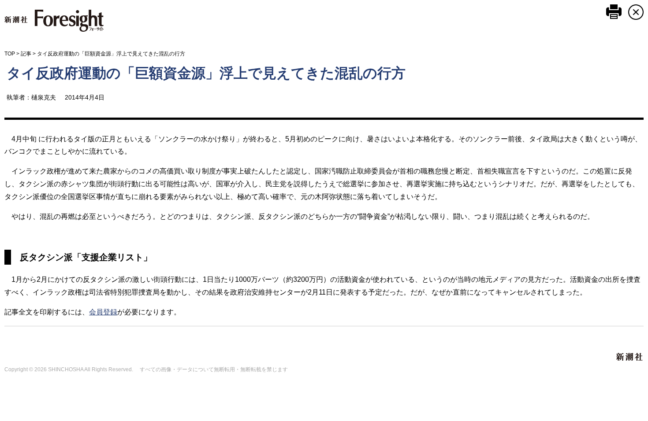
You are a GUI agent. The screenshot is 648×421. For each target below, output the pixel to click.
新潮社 (630, 357)
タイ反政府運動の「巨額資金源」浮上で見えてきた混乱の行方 (206, 73)
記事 (26, 54)
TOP (9, 54)
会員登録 (103, 312)
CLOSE (636, 12)
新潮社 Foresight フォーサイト (54, 21)
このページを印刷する (614, 11)
